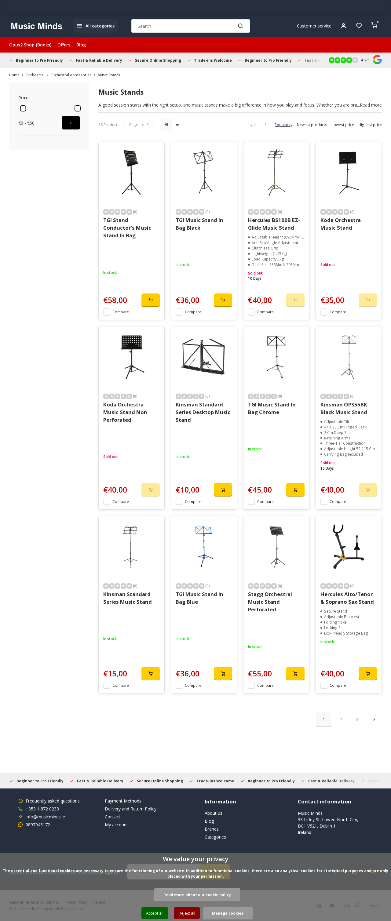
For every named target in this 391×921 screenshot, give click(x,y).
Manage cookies (227, 913)
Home (14, 74)
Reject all (187, 913)
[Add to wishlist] (155, 151)
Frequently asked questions (53, 801)
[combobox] (190, 26)
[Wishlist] (359, 26)
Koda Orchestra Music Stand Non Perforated (125, 412)
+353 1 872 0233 (42, 809)
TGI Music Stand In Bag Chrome (272, 408)
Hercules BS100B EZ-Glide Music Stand (274, 224)
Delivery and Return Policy (130, 809)
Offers (63, 45)
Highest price (370, 124)
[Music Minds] (36, 26)
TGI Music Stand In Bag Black (199, 224)
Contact (112, 817)
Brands (212, 829)
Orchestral (35, 74)
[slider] (23, 108)
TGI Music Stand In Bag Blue (199, 598)
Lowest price (343, 124)
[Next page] (374, 719)
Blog (81, 45)
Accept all (154, 913)
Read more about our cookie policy (197, 894)
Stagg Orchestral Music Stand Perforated (270, 602)
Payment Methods (123, 801)
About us (213, 813)
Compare (120, 311)
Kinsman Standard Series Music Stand (127, 598)
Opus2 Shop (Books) (30, 45)
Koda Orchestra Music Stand (340, 224)
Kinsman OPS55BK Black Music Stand (343, 408)
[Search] (241, 26)
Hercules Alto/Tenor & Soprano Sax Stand (347, 598)
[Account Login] (343, 26)
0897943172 (38, 825)
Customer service (314, 26)
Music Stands (109, 74)
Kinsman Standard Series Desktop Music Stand (203, 412)
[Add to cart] (150, 300)
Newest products (312, 124)
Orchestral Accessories (71, 74)
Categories (215, 837)
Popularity (283, 124)
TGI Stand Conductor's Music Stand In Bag (127, 228)
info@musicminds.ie (45, 817)
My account (116, 825)
